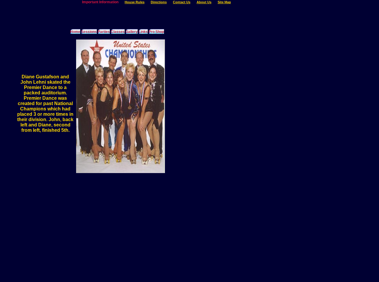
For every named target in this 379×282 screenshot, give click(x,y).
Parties (104, 32)
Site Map (224, 2)
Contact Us (181, 2)
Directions (159, 2)
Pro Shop (156, 32)
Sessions (89, 32)
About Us (204, 2)
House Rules (134, 2)
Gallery (132, 32)
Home (75, 32)
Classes (118, 32)
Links (143, 32)
